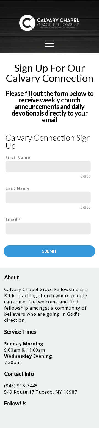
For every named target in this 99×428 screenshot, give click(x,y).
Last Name (18, 188)
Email (12, 219)
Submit (49, 251)
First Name (18, 157)
